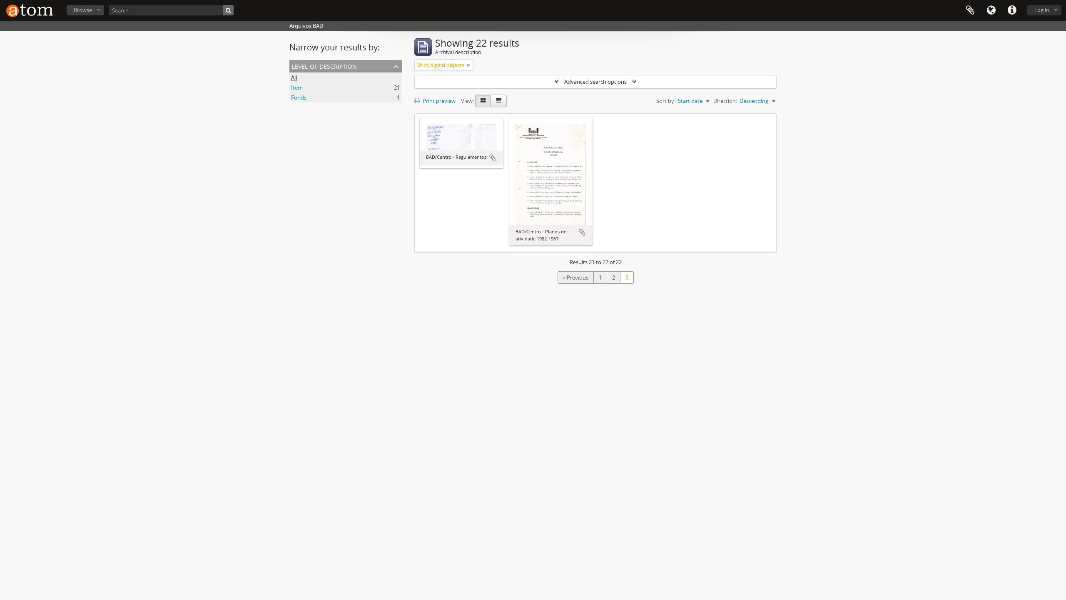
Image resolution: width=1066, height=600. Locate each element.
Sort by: (665, 101)
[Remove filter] (468, 65)
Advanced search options (595, 81)
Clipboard (970, 10)
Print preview (438, 101)
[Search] (228, 10)
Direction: (725, 101)
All (294, 77)
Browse (83, 10)
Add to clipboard (492, 158)
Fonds (298, 97)
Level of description (324, 65)
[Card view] (483, 101)
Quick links (1011, 10)
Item (297, 87)
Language (991, 10)
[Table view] (499, 101)
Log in (1041, 10)
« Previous (575, 277)
